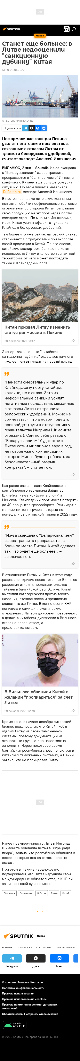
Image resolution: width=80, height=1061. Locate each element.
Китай (65, 893)
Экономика (26, 893)
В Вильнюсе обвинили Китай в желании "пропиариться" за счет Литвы (39, 697)
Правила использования (18, 993)
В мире (7, 947)
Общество (44, 947)
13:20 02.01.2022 (13, 70)
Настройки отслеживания (41, 1014)
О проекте (9, 982)
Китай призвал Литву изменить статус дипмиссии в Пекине (37, 329)
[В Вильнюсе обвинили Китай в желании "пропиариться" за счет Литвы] (40, 660)
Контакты (36, 982)
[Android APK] (15, 1025)
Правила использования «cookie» (24, 999)
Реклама (23, 982)
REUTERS (10, 120)
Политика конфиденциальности (23, 988)
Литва (54, 893)
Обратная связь (12, 1014)
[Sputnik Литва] (12, 31)
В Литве (41, 893)
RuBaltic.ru (12, 191)
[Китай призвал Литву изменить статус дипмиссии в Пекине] (40, 295)
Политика (9, 893)
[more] (73, 340)
